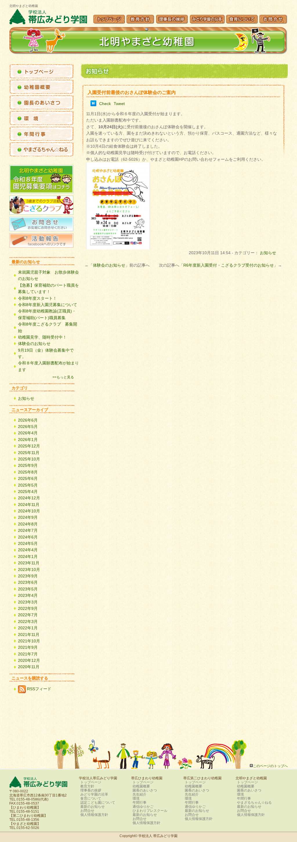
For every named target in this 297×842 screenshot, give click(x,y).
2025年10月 (29, 459)
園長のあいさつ (145, 790)
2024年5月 (28, 543)
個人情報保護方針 (94, 815)
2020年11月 (28, 666)
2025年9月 (28, 465)
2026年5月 (28, 426)
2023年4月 (28, 595)
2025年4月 (28, 491)
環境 (136, 798)
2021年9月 (28, 647)
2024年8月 (28, 524)
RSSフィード (38, 688)
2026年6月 (28, 420)
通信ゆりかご (143, 807)
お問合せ (87, 811)
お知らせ (268, 252)
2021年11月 (28, 634)
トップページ (90, 782)
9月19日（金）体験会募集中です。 (46, 353)
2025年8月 (28, 472)
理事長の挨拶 (90, 790)
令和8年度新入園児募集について (47, 304)
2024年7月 (28, 530)
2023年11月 (28, 563)
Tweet (119, 103)
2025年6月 (28, 478)
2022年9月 (28, 608)
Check (105, 103)
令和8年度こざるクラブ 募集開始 (47, 327)
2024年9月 (28, 517)
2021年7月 (28, 654)
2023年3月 (28, 602)
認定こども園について (97, 803)
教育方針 (87, 786)
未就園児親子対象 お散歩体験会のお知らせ (48, 275)
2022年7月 (28, 614)
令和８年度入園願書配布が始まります (48, 366)
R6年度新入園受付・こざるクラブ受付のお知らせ (228, 265)
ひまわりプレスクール (150, 811)
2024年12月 (29, 498)
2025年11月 (28, 452)
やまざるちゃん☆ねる (254, 803)
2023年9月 (28, 576)
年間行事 (139, 803)
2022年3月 (28, 621)
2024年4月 (28, 550)
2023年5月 (28, 589)
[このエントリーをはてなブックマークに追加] (93, 104)
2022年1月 (28, 628)
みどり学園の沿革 (94, 794)
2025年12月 (29, 446)
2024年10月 (29, 511)
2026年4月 (28, 433)
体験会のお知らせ (109, 265)
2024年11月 (28, 504)
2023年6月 (28, 582)
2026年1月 (28, 439)
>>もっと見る (63, 377)
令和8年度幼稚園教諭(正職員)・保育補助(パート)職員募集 (47, 314)
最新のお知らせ (92, 807)
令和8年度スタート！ (37, 298)
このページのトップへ (270, 766)
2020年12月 (29, 660)
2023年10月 (29, 569)
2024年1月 (28, 556)
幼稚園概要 (141, 786)
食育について (90, 798)
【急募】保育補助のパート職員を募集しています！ (48, 288)
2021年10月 (29, 641)
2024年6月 (28, 537)
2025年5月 (28, 485)
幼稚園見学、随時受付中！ (42, 337)
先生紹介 (139, 794)
